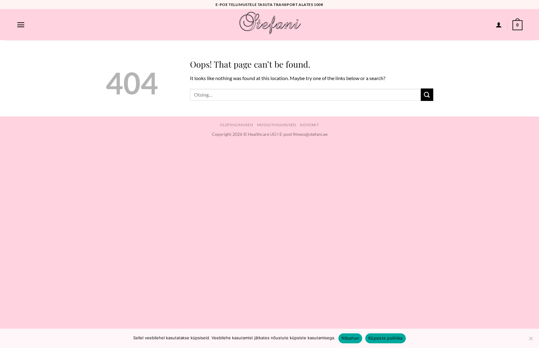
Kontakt (309, 124)
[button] (21, 25)
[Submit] (427, 94)
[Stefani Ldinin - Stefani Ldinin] (269, 25)
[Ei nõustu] (530, 340)
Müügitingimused (276, 124)
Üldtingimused (236, 124)
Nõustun (350, 338)
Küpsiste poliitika (385, 338)
